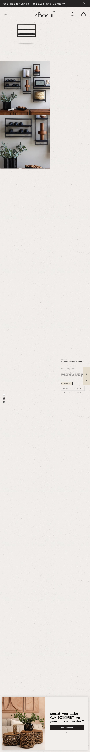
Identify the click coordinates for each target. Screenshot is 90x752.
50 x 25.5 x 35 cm (65, 383)
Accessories (64, 359)
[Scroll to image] (4, 395)
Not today (66, 733)
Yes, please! (67, 727)
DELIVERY (73, 368)
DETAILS (68, 368)
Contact (86, 376)
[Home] (45, 14)
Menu (6, 14)
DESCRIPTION (63, 368)
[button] (83, 14)
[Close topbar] (84, 3)
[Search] (72, 14)
